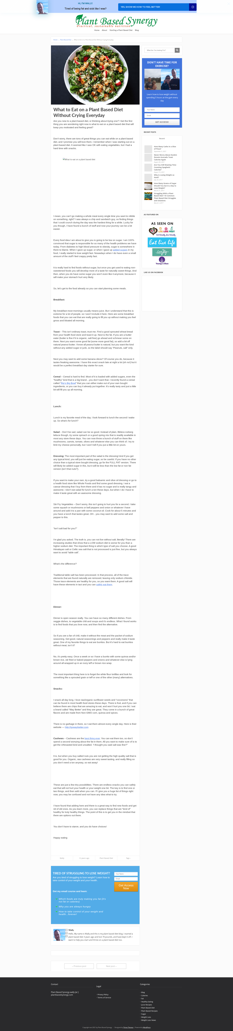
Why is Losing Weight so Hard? (164, 176)
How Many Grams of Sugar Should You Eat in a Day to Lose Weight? (165, 185)
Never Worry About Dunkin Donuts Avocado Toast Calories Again (165, 157)
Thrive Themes (128, 1027)
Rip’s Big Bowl (68, 383)
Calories (144, 995)
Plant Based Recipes (149, 1011)
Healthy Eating (147, 1002)
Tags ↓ (128, 858)
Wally (62, 858)
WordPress (147, 1027)
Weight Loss (146, 1017)
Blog (137, 30)
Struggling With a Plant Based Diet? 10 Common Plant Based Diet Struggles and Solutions (165, 197)
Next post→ (111, 966)
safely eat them (104, 584)
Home (96, 30)
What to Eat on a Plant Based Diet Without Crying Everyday (92, 40)
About (104, 30)
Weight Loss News (148, 1020)
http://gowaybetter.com (76, 727)
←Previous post (79, 966)
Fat (142, 998)
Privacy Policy (103, 994)
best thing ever (92, 738)
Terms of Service (104, 997)
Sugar (143, 1014)
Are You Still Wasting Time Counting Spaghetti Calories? (165, 167)
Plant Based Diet (65, 40)
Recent (162, 138)
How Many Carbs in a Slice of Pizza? (165, 147)
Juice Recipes (146, 1005)
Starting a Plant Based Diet (121, 30)
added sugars (120, 250)
